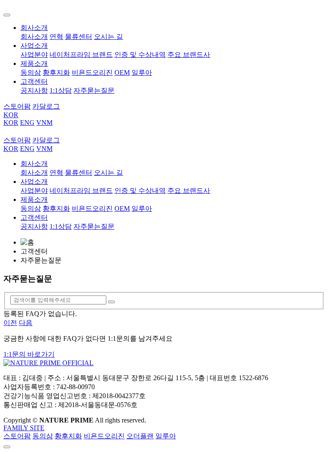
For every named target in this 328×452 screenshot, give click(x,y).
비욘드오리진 (92, 72)
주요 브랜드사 (188, 54)
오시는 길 (108, 36)
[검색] (111, 302)
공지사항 (34, 90)
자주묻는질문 (93, 90)
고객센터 (34, 81)
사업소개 (34, 45)
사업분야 (34, 54)
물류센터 (78, 36)
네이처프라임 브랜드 (81, 54)
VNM (44, 122)
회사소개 (34, 27)
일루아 (142, 72)
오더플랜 (140, 436)
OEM (122, 72)
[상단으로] (6, 447)
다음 (25, 322)
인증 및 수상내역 (140, 54)
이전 (10, 322)
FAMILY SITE (23, 427)
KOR (10, 114)
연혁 (56, 36)
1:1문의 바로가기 (29, 354)
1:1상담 (61, 90)
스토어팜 (17, 436)
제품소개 (34, 63)
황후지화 (56, 72)
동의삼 (30, 72)
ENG (27, 122)
